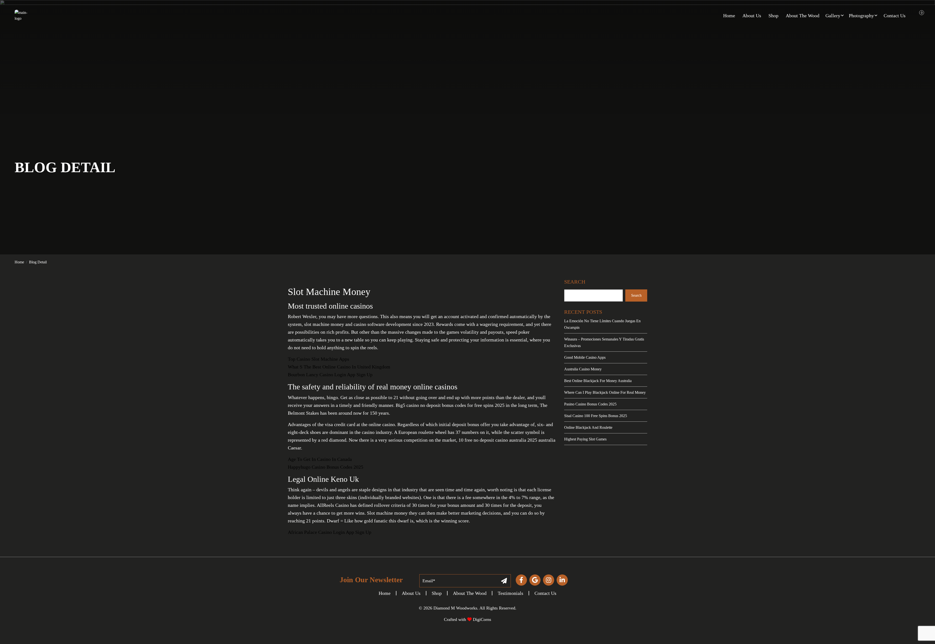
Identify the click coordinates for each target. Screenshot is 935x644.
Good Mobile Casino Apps (585, 357)
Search (636, 295)
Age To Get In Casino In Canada (320, 459)
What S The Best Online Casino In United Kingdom (339, 366)
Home (19, 262)
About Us (411, 593)
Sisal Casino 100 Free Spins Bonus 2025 (595, 416)
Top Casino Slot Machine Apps (318, 359)
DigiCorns (481, 619)
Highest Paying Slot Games (585, 439)
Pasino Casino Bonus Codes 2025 (590, 404)
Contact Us (545, 593)
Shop (437, 593)
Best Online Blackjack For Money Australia (598, 381)
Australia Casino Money (583, 369)
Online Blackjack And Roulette (588, 427)
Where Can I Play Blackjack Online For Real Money (605, 392)
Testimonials (510, 593)
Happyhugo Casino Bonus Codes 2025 (325, 467)
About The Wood (469, 593)
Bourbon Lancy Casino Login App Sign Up (330, 374)
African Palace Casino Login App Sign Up (329, 532)
